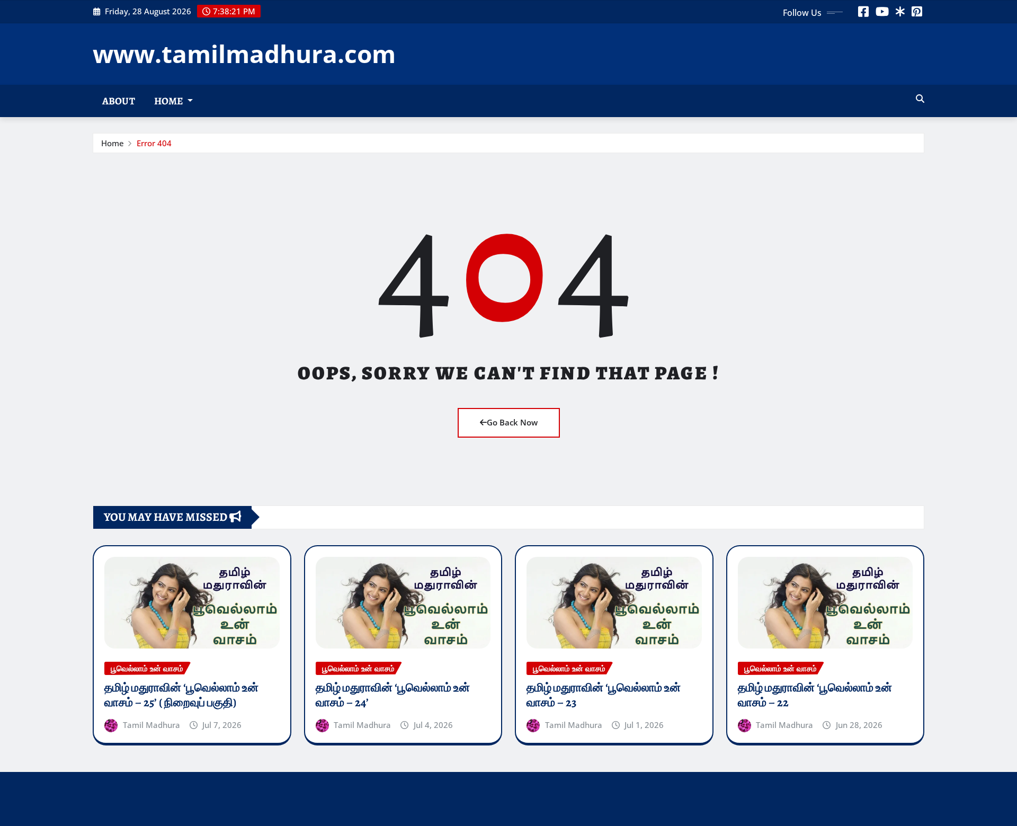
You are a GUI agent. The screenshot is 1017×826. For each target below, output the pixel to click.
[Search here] (920, 98)
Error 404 (154, 143)
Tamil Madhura (151, 725)
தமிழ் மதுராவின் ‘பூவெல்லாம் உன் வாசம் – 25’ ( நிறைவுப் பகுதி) (181, 695)
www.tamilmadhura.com (244, 53)
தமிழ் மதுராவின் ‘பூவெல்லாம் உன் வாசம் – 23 (604, 695)
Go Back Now (512, 422)
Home (169, 101)
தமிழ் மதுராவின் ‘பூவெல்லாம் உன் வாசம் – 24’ (393, 695)
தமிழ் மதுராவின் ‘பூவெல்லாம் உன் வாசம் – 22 (815, 695)
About (118, 101)
